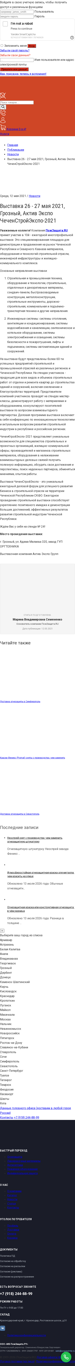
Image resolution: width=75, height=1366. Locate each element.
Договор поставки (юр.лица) (17, 1361)
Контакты (6, 1117)
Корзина (12, 1237)
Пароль (39, 16)
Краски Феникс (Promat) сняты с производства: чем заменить (32, 757)
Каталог (12, 1195)
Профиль (12, 1225)
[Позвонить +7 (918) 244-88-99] (66, 1357)
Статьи (11, 1203)
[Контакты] (3, 114)
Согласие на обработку (13, 1261)
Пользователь (44, 11)
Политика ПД (7, 1255)
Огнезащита (14, 1156)
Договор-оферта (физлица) (53, 1357)
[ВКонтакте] (2, 1328)
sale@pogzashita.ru (65, 1351)
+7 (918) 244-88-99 (26, 1117)
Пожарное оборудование (22, 1169)
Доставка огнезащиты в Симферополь (20, 701)
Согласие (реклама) (11, 1271)
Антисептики (15, 1165)
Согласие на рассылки (12, 1266)
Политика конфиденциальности (26, 1335)
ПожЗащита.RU (57, 230)
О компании (14, 1191)
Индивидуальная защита (22, 1173)
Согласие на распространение (17, 1276)
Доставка (13, 1229)
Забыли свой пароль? (14, 50)
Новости (34, 196)
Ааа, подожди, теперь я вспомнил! (23, 74)
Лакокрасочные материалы (23, 1161)
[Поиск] (3, 107)
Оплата (11, 1233)
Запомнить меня (15, 45)
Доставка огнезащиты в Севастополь (19, 814)
